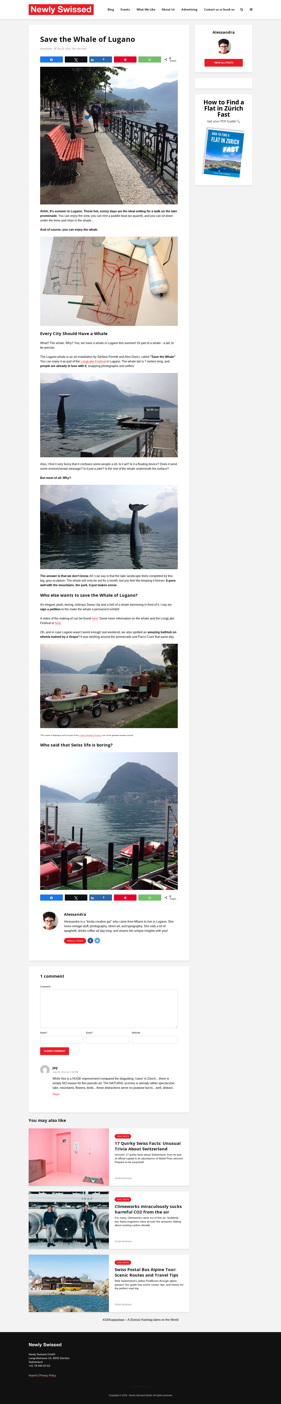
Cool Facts (123, 1136)
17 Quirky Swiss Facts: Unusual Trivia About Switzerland (148, 1146)
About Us (168, 9)
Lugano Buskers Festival (90, 735)
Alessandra (46, 48)
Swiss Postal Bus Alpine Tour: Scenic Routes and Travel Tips (146, 1272)
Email (89, 1033)
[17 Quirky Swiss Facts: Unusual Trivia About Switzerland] (69, 1156)
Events (125, 9)
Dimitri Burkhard (123, 1178)
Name (44, 1033)
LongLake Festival (93, 361)
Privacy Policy (47, 1375)
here (95, 618)
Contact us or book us (219, 9)
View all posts (75, 941)
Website (136, 1033)
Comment (45, 987)
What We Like (145, 9)
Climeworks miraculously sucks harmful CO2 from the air (148, 1209)
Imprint (33, 1375)
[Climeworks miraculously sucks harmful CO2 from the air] (69, 1220)
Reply (56, 1094)
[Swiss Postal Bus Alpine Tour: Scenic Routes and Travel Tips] (69, 1283)
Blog (111, 9)
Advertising (189, 9)
